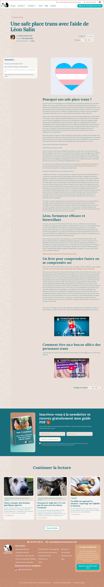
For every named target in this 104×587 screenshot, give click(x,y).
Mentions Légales (79, 583)
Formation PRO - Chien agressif (48, 549)
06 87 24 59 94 (36, 542)
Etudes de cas (42, 559)
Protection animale (44, 556)
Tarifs (40, 6)
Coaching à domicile (22, 552)
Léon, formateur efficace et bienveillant (16, 66)
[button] (22, 5)
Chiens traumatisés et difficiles (26, 559)
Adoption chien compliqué (24, 562)
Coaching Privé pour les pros (47, 552)
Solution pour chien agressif (25, 556)
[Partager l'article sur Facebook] (85, 40)
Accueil (12, 6)
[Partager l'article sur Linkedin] (89, 40)
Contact (53, 6)
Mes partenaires (66, 556)
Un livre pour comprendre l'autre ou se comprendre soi (20, 70)
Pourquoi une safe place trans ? (14, 63)
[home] (4, 4)
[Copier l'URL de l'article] (82, 40)
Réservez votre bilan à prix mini (88, 567)
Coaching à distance (22, 549)
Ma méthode (65, 552)
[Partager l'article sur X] (92, 40)
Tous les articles (52, 528)
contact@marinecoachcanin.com (63, 542)
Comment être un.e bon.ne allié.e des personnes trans (19, 75)
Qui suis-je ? (65, 549)
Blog (46, 6)
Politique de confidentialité (62, 583)
